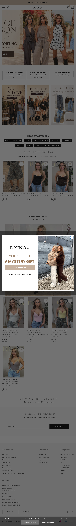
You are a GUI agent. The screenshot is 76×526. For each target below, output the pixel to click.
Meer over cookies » (48, 522)
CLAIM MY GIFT (20, 268)
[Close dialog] (71, 237)
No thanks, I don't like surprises (20, 274)
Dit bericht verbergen (30, 522)
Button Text (20, 280)
